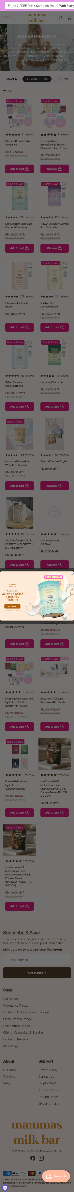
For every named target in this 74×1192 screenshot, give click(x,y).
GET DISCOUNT (12, 606)
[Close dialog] (72, 573)
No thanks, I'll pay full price (12, 610)
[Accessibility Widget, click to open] (5, 1188)
